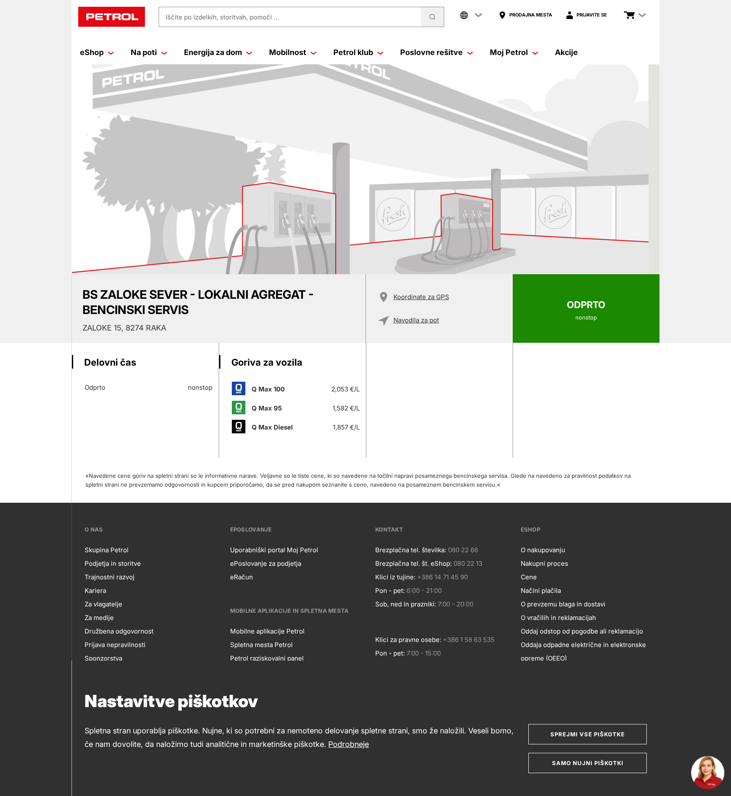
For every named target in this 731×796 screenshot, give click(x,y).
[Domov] (111, 17)
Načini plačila (541, 591)
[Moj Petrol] (535, 52)
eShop (92, 52)
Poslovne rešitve (431, 52)
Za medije (99, 618)
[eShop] (111, 52)
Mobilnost (287, 52)
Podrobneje (348, 744)
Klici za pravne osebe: (408, 640)
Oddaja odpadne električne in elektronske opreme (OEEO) (583, 651)
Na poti (144, 52)
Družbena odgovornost (119, 631)
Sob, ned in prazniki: (405, 604)
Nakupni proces (544, 563)
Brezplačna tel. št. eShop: (413, 563)
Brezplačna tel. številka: (410, 550)
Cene (529, 577)
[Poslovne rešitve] (470, 52)
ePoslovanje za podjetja (265, 563)
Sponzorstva (103, 658)
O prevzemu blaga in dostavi (563, 604)
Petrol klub (353, 52)
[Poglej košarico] (629, 15)
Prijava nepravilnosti (115, 645)
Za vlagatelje (103, 604)
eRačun (241, 577)
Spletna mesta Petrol (261, 645)
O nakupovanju (543, 550)
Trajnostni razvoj (110, 577)
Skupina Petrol (107, 550)
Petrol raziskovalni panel (267, 658)
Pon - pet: (390, 591)
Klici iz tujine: (395, 577)
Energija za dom (213, 52)
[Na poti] (164, 52)
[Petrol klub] (380, 52)
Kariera (95, 591)
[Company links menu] (471, 15)
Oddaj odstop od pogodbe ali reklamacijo (582, 631)
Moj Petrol (509, 52)
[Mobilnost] (313, 52)
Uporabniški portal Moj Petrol (274, 550)
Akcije (566, 52)
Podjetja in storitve (113, 563)
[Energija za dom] (249, 52)
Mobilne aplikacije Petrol (267, 631)
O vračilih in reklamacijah (558, 618)
